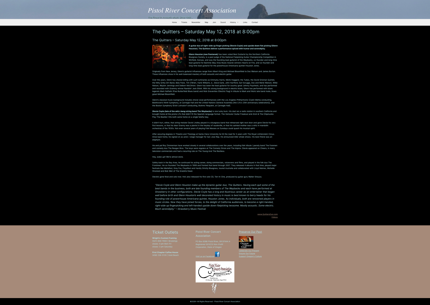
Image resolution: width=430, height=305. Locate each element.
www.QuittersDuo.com (267, 214)
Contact (255, 22)
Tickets (184, 22)
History (233, 22)
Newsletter (196, 22)
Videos (274, 217)
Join (214, 22)
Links (245, 22)
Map (206, 22)
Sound (223, 22)
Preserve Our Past (250, 231)
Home (174, 22)
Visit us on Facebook (205, 256)
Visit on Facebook (160, 258)
